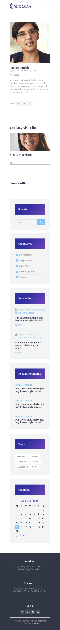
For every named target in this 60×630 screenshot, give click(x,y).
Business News (25, 255)
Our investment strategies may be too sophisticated (29, 319)
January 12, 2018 (28, 71)
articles (20, 456)
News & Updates (27, 272)
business (33, 456)
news (34, 467)
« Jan (21, 536)
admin (14, 71)
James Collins (19, 183)
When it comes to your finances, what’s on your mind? (29, 345)
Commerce (21, 462)
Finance (35, 462)
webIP (36, 623)
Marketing (22, 467)
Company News (26, 260)
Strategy (23, 277)
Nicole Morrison (21, 154)
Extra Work (24, 266)
